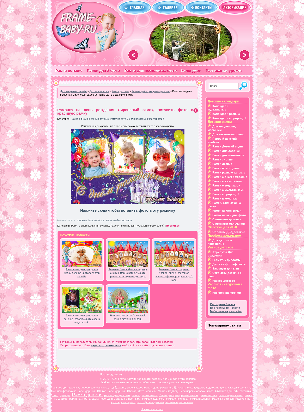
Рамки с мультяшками (228, 189)
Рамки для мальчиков (228, 155)
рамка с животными (128, 398)
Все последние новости (225, 307)
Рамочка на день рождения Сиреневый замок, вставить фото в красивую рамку (125, 111)
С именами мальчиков (228, 223)
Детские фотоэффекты (229, 264)
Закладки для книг (225, 268)
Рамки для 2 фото (103, 71)
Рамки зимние (222, 159)
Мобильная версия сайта (226, 311)
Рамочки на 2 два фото (229, 215)
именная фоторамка (63, 391)
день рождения (162, 387)
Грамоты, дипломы (226, 259)
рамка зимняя (189, 395)
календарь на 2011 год (92, 391)
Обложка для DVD (226, 391)
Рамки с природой (225, 194)
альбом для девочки (66, 387)
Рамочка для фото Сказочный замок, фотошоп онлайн (128, 317)
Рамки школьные (224, 198)
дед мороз (145, 387)
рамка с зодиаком (153, 398)
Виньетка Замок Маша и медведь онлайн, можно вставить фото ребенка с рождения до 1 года (128, 273)
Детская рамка (183, 387)
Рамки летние (222, 163)
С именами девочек (226, 219)
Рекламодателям (111, 374)
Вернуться (173, 225)
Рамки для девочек (226, 150)
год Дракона (117, 387)
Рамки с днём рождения (229, 176)
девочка (132, 387)
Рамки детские (68, 71)
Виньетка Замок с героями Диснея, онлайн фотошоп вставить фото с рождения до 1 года (174, 274)
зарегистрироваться (106, 345)
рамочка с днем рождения (90, 220)
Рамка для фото (169, 395)
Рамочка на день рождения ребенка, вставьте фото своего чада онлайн (82, 319)
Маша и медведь (168, 391)
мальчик (151, 391)
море (210, 391)
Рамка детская (87, 394)
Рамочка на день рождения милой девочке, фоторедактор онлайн (82, 273)
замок (109, 220)
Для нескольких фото (228, 134)
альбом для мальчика (94, 387)
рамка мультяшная (230, 395)
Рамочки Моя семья (226, 210)
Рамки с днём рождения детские (90, 119)
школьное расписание (179, 402)
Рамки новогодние (225, 168)
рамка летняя (208, 395)
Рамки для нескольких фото (150, 71)
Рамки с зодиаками (226, 185)
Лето (141, 391)
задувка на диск (216, 387)
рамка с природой (177, 398)
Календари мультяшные (218, 107)
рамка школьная (200, 398)
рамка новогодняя (103, 398)
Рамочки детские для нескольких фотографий (137, 119)
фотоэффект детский (150, 402)
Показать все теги (152, 409)
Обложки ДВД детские (228, 232)
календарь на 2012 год (122, 391)
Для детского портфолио (220, 242)
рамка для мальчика (144, 395)
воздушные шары (122, 220)
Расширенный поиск (222, 304)
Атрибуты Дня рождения (220, 253)
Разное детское (223, 280)
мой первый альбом (193, 391)
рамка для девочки (117, 395)
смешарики (128, 402)
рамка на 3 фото (79, 398)
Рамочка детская (223, 398)
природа (65, 395)
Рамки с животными (227, 181)
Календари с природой (229, 118)
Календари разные (226, 113)
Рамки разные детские (228, 172)
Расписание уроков (224, 71)
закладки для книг (238, 387)
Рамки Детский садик (227, 146)
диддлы (199, 387)
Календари (191, 71)
